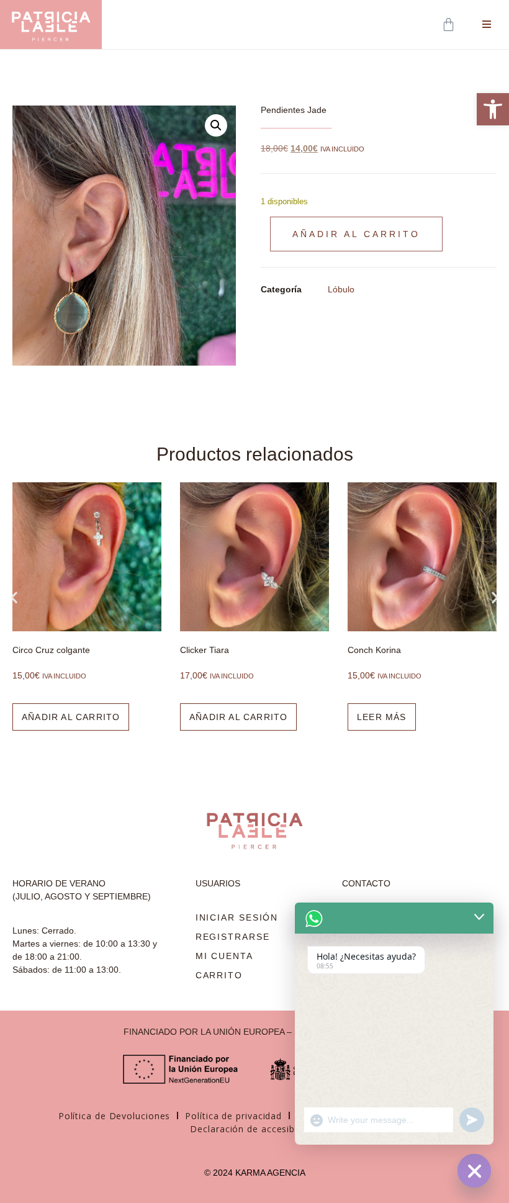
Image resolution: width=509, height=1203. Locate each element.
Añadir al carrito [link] (71, 717)
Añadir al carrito (356, 234)
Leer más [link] (382, 717)
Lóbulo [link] (341, 289)
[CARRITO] (449, 24)
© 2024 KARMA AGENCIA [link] (254, 1173)
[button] (216, 125)
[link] (493, 109)
